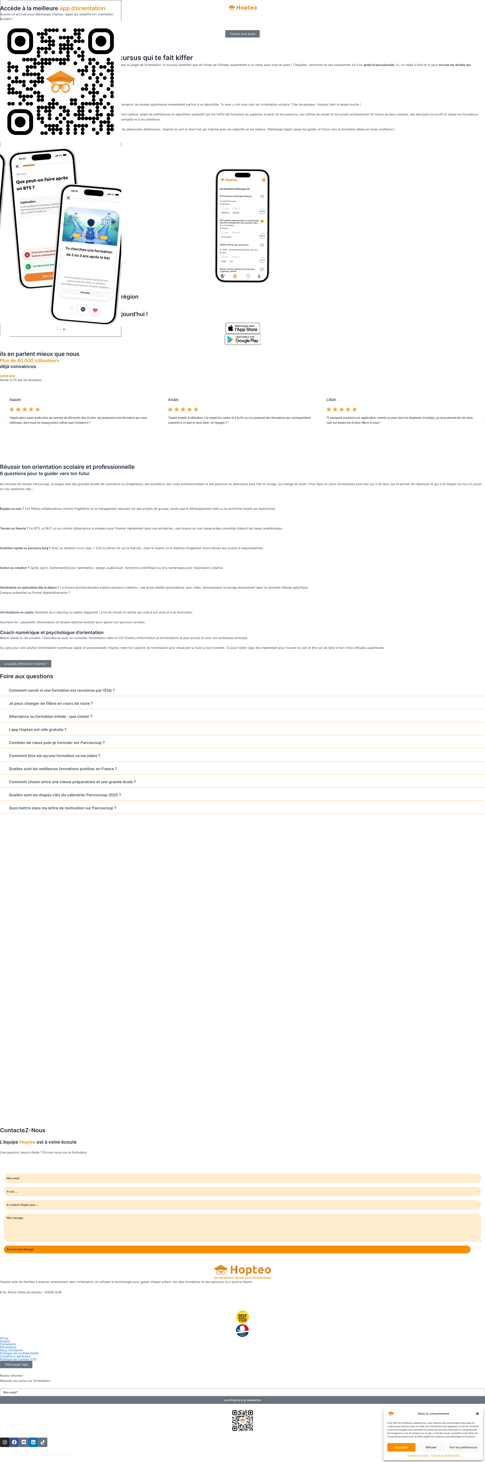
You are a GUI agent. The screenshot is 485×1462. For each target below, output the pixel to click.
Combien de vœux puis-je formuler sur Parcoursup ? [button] (57, 742)
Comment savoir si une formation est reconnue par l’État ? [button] (62, 690)
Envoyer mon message (20, 1249)
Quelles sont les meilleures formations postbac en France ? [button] (63, 769)
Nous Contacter (11, 1350)
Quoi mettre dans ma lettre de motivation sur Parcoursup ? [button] (62, 808)
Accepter (401, 1447)
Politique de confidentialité (445, 1455)
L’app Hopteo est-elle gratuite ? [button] (37, 729)
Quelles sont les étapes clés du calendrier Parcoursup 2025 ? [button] (65, 795)
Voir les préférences (463, 1447)
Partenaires (8, 1347)
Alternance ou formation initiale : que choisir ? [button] (50, 716)
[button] (477, 1414)
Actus (4, 1338)
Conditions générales (15, 1356)
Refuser (431, 1447)
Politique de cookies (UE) (18, 1359)
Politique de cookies (418, 1455)
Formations (8, 1344)
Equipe (5, 1341)
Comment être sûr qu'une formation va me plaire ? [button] (54, 755)
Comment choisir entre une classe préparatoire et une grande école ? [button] (72, 782)
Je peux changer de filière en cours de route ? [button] (51, 703)
